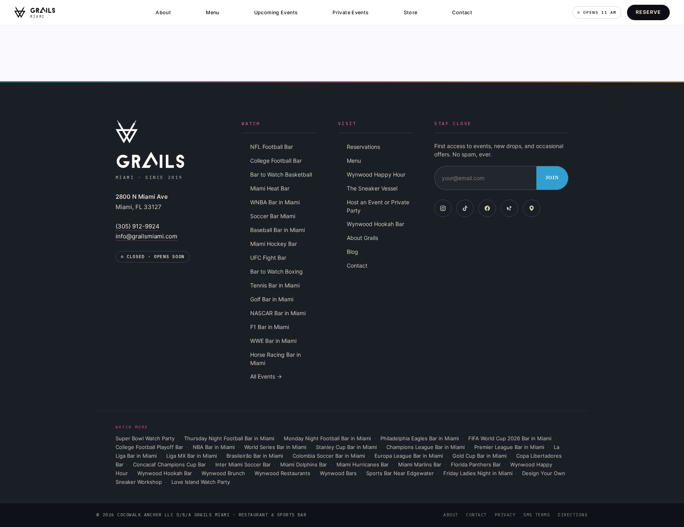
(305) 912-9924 (138, 226)
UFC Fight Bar (268, 257)
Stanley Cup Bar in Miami (346, 447)
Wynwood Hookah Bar (375, 224)
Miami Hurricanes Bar (362, 464)
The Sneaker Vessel (372, 188)
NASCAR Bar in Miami (278, 313)
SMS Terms (536, 514)
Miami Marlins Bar (419, 464)
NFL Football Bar (271, 146)
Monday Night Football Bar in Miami (327, 438)
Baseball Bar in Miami (277, 229)
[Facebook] (487, 208)
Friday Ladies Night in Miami (478, 473)
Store (411, 12)
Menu (212, 12)
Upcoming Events (276, 12)
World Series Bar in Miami (275, 447)
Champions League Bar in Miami (425, 447)
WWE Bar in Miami (273, 340)
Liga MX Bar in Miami (191, 456)
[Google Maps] (531, 208)
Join (552, 178)
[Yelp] (509, 208)
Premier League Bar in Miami (509, 447)
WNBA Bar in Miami (275, 202)
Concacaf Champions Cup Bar (169, 464)
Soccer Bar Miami (272, 216)
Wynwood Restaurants (282, 473)
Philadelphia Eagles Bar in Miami (419, 438)
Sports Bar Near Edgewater (400, 473)
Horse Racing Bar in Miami (275, 358)
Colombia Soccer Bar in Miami (329, 456)
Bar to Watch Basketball (281, 174)
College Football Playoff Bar (149, 447)
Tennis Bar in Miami (275, 285)
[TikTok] (465, 208)
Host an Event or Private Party (378, 206)
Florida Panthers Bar (476, 464)
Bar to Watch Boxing (276, 271)
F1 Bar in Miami (269, 326)
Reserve (648, 12)
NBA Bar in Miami (214, 447)
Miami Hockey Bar (273, 243)
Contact (462, 12)
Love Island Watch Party (200, 482)
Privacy (505, 514)
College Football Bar (276, 160)
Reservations (363, 146)
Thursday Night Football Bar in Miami (229, 438)
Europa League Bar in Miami (408, 456)
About (163, 12)
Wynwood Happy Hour (376, 174)
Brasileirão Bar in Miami (254, 456)
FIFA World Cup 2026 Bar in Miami (509, 438)
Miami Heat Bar (269, 188)
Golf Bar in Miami (271, 299)
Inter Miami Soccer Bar (243, 464)
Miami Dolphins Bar (303, 464)
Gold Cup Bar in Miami (479, 456)
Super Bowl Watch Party (145, 438)
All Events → (266, 376)
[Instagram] (443, 208)
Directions (572, 514)
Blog (352, 251)
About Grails (362, 237)
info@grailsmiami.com (146, 236)
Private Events (350, 12)
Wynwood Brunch (223, 473)
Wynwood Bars (338, 473)
